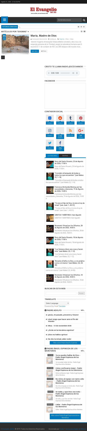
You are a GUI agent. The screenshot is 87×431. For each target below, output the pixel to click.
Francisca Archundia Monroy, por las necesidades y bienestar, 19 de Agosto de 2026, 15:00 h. (69, 189)
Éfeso (67, 39)
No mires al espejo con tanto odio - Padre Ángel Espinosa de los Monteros (70, 381)
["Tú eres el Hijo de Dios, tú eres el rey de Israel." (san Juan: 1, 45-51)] (50, 206)
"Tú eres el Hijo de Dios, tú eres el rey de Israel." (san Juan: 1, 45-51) (70, 204)
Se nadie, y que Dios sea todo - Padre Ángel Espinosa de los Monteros (68, 394)
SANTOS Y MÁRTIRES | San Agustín (68, 215)
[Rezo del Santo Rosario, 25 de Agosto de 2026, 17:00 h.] (50, 164)
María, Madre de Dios (44, 35)
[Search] (84, 20)
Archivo (65, 156)
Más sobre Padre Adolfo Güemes (65, 343)
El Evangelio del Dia (8, 429)
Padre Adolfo (54, 310)
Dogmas (61, 39)
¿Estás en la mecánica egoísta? (61, 330)
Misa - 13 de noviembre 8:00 (59, 325)
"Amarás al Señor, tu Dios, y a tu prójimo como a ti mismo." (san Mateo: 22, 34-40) (70, 263)
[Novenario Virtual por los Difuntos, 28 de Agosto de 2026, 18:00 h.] (50, 228)
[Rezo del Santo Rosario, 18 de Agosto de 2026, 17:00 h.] (50, 240)
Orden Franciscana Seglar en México (73, 429)
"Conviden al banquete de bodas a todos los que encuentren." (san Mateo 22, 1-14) (69, 175)
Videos (72, 39)
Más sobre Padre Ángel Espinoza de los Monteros (65, 416)
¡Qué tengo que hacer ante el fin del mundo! (63, 320)
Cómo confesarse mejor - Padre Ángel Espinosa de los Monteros (69, 369)
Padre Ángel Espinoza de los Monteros (61, 349)
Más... (83, 310)
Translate (61, 306)
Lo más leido (52, 156)
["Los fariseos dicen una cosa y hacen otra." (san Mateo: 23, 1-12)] (50, 252)
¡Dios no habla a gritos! (57, 334)
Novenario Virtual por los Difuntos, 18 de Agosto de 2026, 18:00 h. (69, 276)
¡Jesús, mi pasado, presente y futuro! (63, 315)
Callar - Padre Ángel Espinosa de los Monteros (69, 405)
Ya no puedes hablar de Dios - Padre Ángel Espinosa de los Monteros (68, 357)
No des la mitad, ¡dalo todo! (59, 339)
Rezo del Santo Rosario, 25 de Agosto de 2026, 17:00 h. (69, 162)
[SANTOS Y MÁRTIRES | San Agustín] (50, 218)
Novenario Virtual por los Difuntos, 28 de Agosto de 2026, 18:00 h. (69, 227)
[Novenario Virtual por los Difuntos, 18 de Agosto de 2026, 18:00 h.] (50, 278)
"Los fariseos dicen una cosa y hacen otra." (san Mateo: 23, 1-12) (69, 250)
